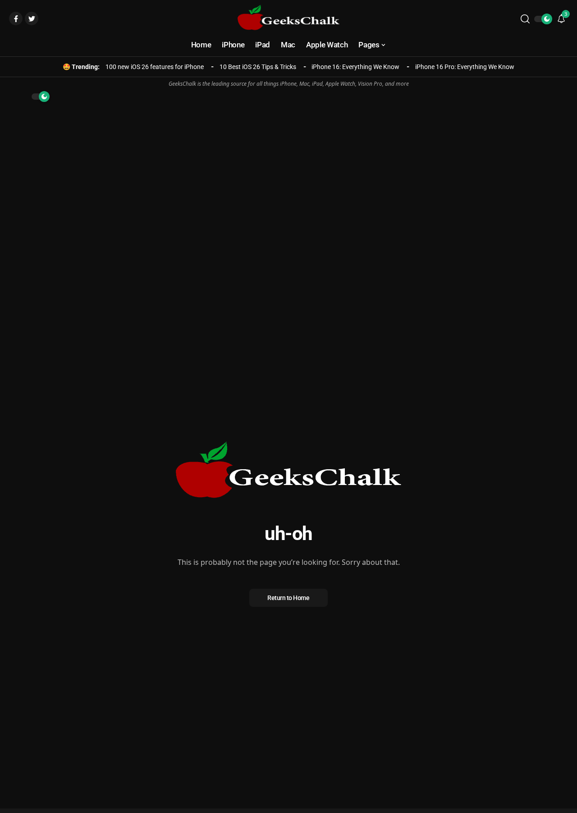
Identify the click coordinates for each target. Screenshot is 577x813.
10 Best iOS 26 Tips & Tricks (258, 67)
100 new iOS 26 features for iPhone (154, 67)
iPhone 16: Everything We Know (355, 67)
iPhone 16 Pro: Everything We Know (464, 67)
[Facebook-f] (16, 18)
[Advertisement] (288, 172)
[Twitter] (31, 18)
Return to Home (288, 597)
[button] (525, 19)
